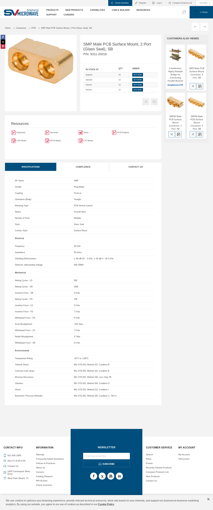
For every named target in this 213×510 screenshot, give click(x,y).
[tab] (31, 166)
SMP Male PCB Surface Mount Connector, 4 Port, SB (196, 73)
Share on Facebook (3, 37)
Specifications (31, 167)
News (148, 459)
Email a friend (154, 101)
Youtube (110, 476)
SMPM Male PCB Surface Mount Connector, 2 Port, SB (175, 122)
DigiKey (89, 75)
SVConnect (183, 459)
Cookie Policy (106, 504)
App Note (54, 132)
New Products (153, 476)
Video (86, 132)
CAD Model (21, 141)
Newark (89, 80)
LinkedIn (119, 476)
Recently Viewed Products (159, 467)
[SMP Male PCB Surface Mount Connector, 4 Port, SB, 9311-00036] (196, 54)
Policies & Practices (45, 463)
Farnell (89, 85)
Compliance (83, 167)
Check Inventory (122, 3)
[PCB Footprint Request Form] (114, 132)
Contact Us (135, 167)
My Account (184, 454)
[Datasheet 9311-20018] (14, 132)
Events (149, 463)
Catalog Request (44, 476)
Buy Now (138, 75)
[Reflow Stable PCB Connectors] (47, 132)
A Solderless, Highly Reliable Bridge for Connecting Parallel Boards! (175, 74)
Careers (40, 472)
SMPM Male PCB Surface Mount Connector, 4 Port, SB (196, 122)
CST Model (88, 141)
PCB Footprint (123, 132)
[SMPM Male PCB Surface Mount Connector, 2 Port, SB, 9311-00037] (175, 102)
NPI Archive (41, 480)
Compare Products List (182, 3)
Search (149, 454)
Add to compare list (145, 101)
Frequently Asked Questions (50, 459)
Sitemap (40, 454)
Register (142, 3)
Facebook (93, 476)
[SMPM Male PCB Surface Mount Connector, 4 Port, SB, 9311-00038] (196, 102)
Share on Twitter (3, 41)
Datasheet (21, 132)
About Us (40, 467)
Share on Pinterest (3, 46)
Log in (159, 3)
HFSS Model (55, 141)
